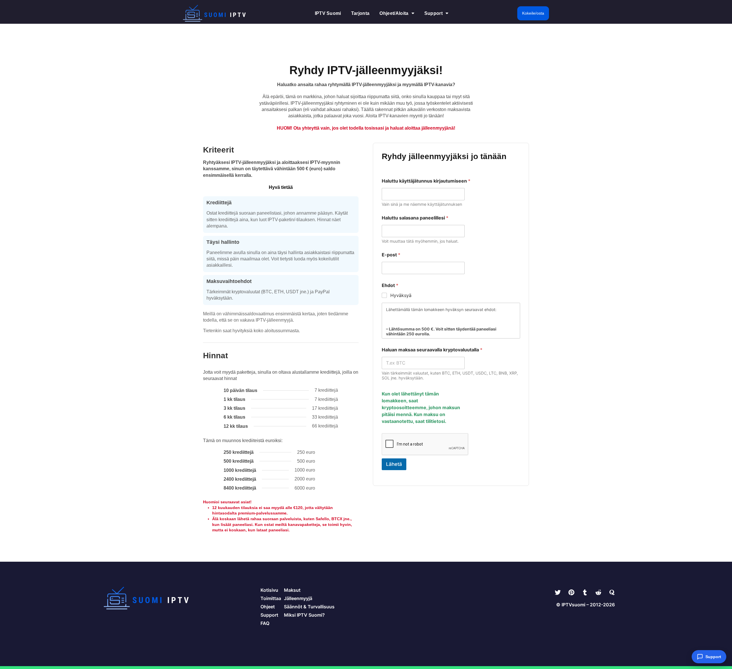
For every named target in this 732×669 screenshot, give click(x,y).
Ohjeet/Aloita (393, 13)
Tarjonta (360, 13)
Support (433, 13)
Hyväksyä (400, 295)
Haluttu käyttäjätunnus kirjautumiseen (426, 181)
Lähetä (394, 464)
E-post (391, 255)
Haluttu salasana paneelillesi (415, 218)
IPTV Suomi (328, 13)
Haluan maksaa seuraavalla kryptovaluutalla (432, 350)
